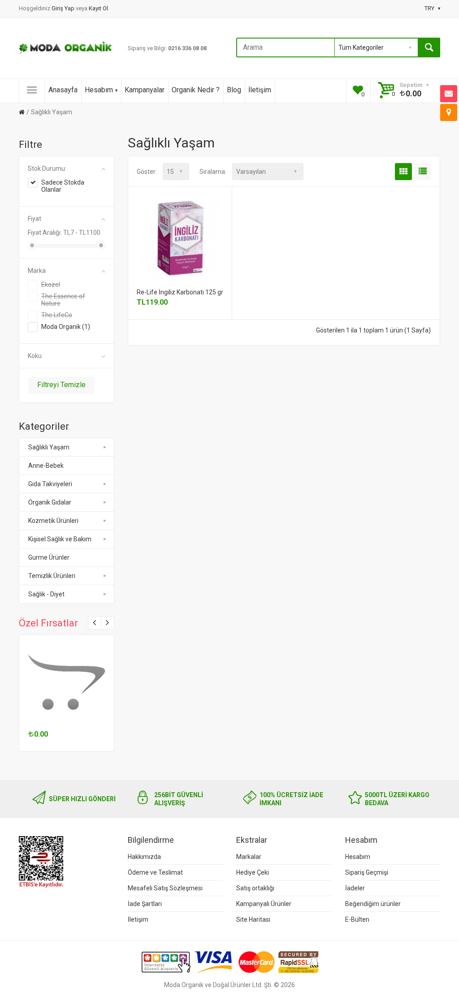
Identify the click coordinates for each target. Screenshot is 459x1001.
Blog (234, 90)
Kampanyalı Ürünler (263, 903)
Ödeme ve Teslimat (155, 872)
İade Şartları (145, 903)
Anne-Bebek (46, 465)
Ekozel (50, 284)
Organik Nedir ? (196, 90)
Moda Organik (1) (65, 326)
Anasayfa (63, 90)
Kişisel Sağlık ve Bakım (59, 539)
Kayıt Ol (98, 8)
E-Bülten (357, 919)
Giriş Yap (64, 8)
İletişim (259, 90)
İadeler (355, 888)
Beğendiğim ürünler (373, 903)
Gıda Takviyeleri (50, 484)
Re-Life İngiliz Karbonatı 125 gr (180, 292)
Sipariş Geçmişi (366, 872)
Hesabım (99, 90)
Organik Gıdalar (49, 502)
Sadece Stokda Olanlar (62, 186)
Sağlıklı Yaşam (51, 112)
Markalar (248, 856)
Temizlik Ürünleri (51, 575)
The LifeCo (56, 315)
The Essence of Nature (63, 300)
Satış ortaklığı (255, 888)
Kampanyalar (145, 90)
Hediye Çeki (252, 872)
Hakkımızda (144, 856)
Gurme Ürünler (48, 557)
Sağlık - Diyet (46, 594)
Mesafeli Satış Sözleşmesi (165, 888)
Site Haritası (253, 919)
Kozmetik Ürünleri (53, 520)
